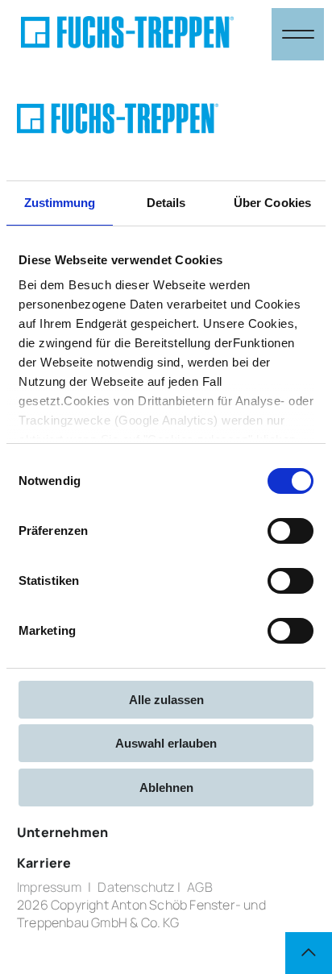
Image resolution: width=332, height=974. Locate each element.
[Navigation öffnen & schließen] (298, 34)
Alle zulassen (166, 700)
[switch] (290, 531)
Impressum (49, 887)
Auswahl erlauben (166, 743)
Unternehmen (62, 832)
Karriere (44, 863)
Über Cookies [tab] (272, 202)
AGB (200, 887)
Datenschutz (136, 887)
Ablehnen (166, 787)
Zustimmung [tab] (60, 202)
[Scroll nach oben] (308, 953)
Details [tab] (166, 202)
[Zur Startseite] (127, 34)
